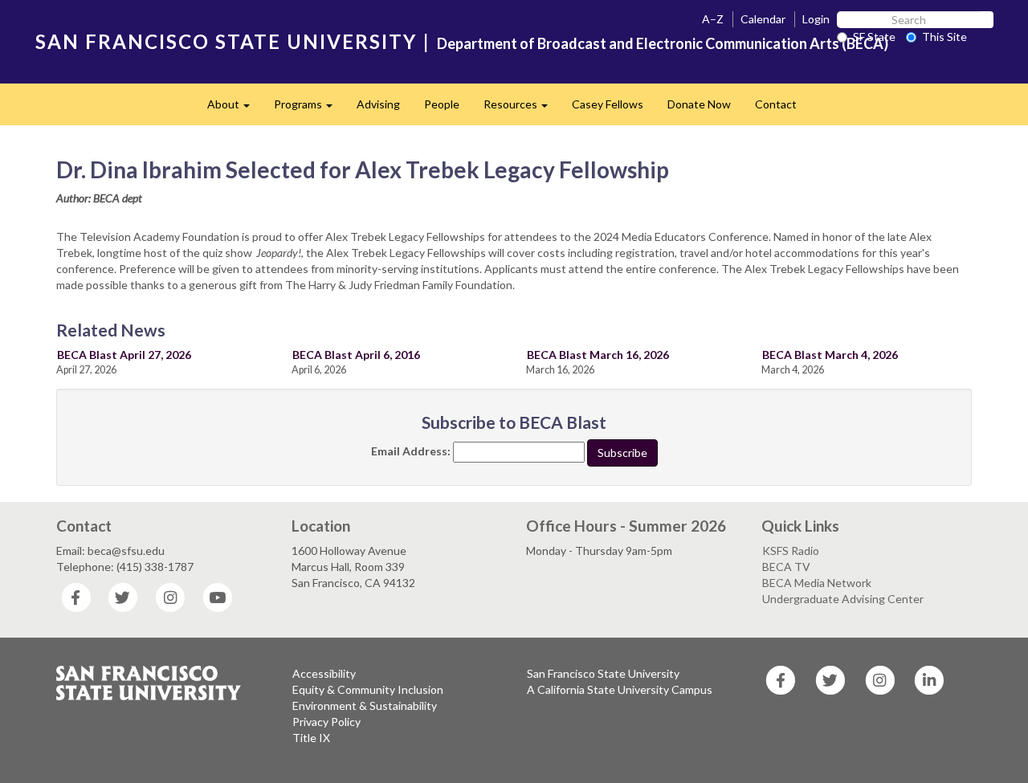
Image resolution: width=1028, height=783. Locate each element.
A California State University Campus (619, 689)
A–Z (713, 19)
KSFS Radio (790, 550)
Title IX (311, 737)
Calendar (762, 19)
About (234, 108)
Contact (776, 104)
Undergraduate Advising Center (843, 599)
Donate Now (699, 104)
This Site (944, 36)
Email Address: (411, 451)
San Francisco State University (603, 673)
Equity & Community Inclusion (367, 689)
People (441, 104)
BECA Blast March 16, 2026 (598, 354)
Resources (521, 108)
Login (816, 19)
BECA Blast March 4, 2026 (830, 354)
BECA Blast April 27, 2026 (124, 354)
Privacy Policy (326, 721)
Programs (309, 108)
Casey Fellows (607, 104)
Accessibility (324, 673)
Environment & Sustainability (364, 705)
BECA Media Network (816, 582)
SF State (874, 36)
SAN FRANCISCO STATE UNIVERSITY (226, 41)
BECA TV (786, 566)
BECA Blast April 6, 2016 (356, 354)
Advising (378, 104)
